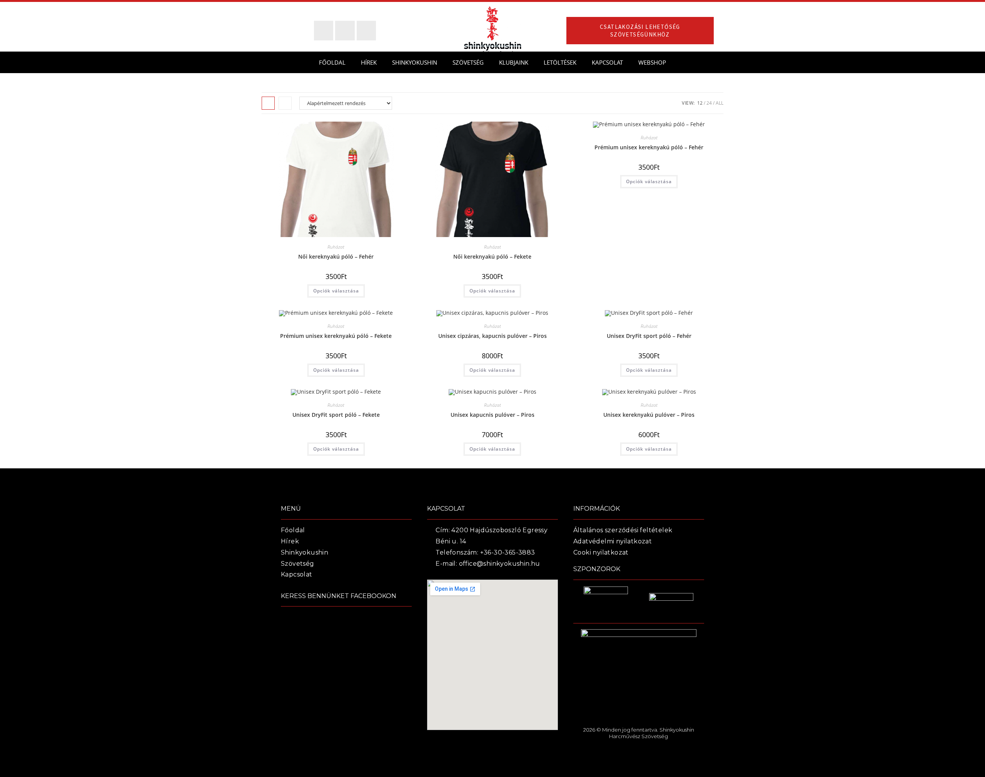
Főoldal (332, 62)
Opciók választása (336, 290)
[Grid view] (268, 103)
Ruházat (335, 247)
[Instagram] (366, 30)
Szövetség (468, 62)
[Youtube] (344, 30)
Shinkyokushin (414, 62)
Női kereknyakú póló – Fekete (492, 256)
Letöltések (560, 62)
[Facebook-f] (323, 30)
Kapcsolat (607, 62)
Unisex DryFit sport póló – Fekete (336, 414)
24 (709, 103)
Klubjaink (513, 62)
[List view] (285, 103)
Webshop (652, 62)
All (719, 103)
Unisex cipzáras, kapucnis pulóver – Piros (492, 335)
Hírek (369, 62)
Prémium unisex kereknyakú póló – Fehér (648, 147)
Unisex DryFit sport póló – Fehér (649, 335)
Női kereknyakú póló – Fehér (336, 256)
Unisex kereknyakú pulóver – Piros (649, 414)
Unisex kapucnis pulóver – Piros (492, 414)
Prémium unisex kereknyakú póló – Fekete (336, 335)
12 (700, 103)
